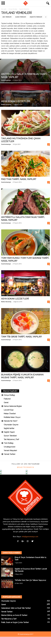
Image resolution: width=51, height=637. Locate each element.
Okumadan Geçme (11, 425)
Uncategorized (9, 447)
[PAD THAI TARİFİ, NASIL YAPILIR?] (25, 164)
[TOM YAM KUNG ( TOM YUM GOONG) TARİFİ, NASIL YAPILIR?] (25, 242)
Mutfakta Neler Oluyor (12, 417)
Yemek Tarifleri (9, 454)
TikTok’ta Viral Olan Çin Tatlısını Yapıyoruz (30, 580)
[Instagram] (28, 541)
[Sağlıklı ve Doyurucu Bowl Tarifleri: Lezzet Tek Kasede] (7, 572)
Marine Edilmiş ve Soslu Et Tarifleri (14, 615)
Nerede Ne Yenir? (10, 421)
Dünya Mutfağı (13, 9)
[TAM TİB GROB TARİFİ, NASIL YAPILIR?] (25, 321)
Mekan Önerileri (10, 414)
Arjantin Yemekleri (36, 17)
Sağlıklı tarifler (9, 428)
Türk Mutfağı (8, 443)
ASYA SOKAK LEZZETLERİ (15, 298)
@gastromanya (25, 467)
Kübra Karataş (6, 104)
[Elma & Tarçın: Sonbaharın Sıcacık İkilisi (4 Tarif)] (7, 560)
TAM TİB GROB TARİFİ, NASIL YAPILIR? (21, 336)
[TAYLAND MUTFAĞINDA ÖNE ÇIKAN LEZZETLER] (25, 123)
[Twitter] (33, 541)
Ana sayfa (3, 9)
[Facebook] (18, 541)
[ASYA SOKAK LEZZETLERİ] (25, 103)
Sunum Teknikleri (10, 436)
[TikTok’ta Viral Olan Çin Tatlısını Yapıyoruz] (7, 583)
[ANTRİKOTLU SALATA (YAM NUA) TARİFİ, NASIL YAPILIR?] (25, 78)
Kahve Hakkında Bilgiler (13, 406)
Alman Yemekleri (20, 17)
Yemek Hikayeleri (10, 450)
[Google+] (23, 541)
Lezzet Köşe (8, 410)
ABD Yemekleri (7, 17)
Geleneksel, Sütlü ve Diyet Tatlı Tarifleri (16, 608)
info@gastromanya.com (30, 536)
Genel (6, 402)
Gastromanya (6, 80)
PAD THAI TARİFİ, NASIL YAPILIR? (18, 179)
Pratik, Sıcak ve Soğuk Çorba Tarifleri (15, 622)
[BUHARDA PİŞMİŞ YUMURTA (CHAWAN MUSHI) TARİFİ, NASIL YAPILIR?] (25, 359)
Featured (7, 399)
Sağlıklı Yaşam (9, 432)
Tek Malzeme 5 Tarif (11, 439)
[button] (47, 3)
